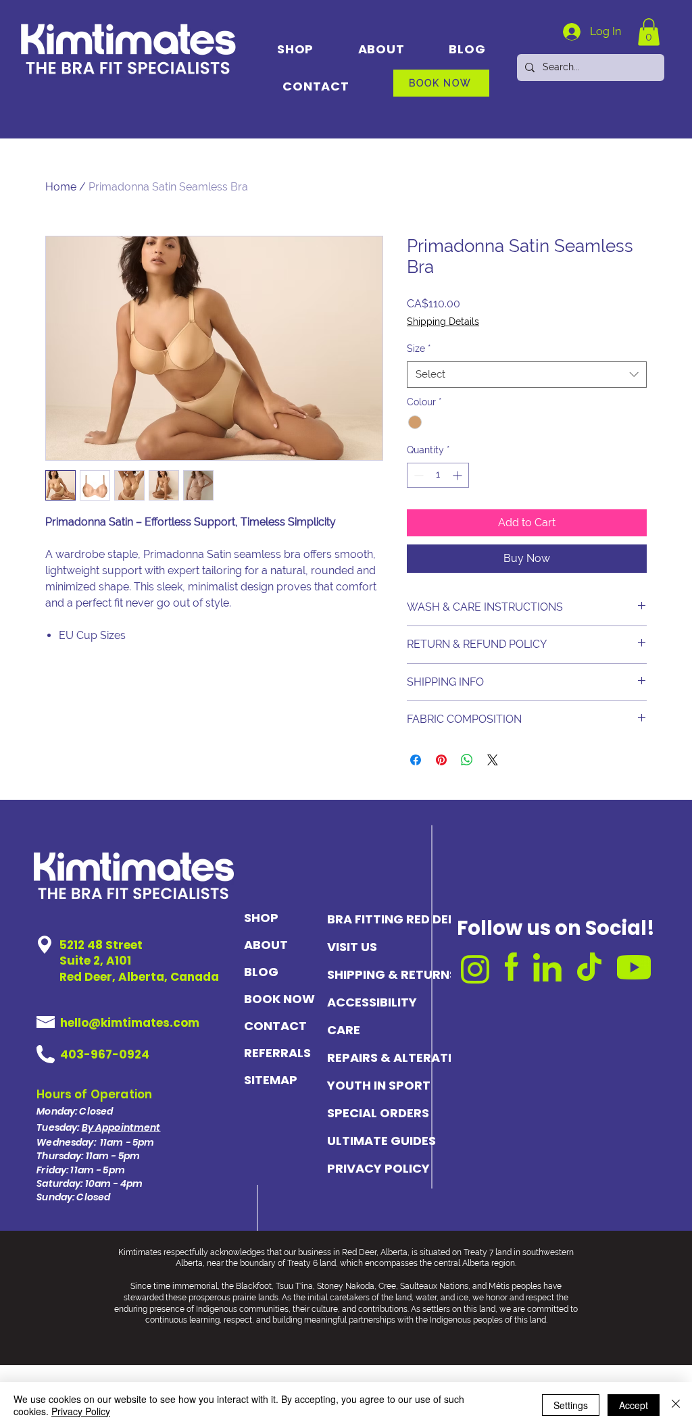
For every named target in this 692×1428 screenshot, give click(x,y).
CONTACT (275, 1025)
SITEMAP (270, 1079)
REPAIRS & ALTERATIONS (386, 1057)
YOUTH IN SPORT (378, 1085)
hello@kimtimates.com (129, 1023)
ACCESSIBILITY (372, 1002)
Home (60, 186)
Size (419, 348)
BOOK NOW (279, 998)
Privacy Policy (80, 1411)
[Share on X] (493, 760)
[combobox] (527, 374)
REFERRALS (277, 1052)
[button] (648, 32)
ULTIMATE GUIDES (381, 1140)
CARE (343, 1029)
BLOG (261, 971)
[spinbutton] (438, 475)
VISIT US (352, 946)
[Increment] (458, 475)
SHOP (261, 917)
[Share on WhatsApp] (467, 760)
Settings (570, 1405)
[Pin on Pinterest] (441, 760)
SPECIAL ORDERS (378, 1112)
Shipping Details (443, 321)
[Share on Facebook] (415, 760)
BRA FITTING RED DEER (386, 919)
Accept (633, 1405)
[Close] (676, 1405)
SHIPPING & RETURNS (386, 974)
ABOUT (266, 944)
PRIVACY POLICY (378, 1168)
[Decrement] (417, 475)
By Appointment (121, 1127)
